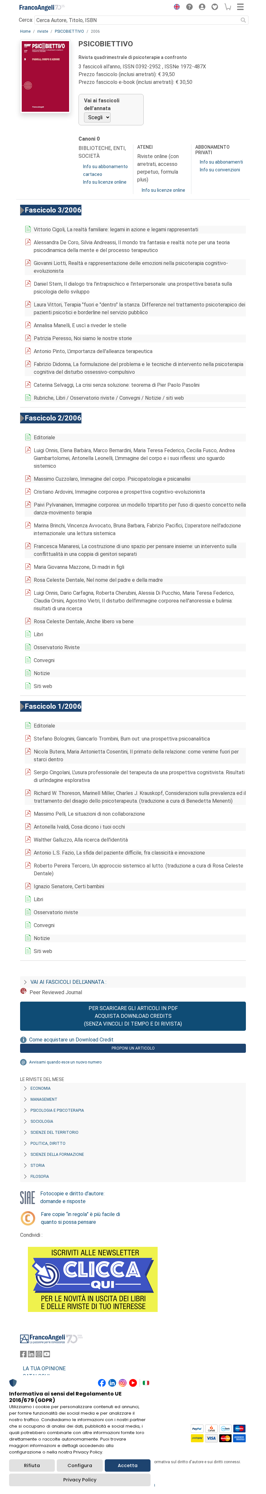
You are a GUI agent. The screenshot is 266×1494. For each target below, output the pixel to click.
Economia (40, 1088)
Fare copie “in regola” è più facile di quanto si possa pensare (80, 1218)
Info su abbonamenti (221, 162)
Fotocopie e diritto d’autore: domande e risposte (72, 1197)
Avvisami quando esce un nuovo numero (65, 1062)
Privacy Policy (79, 1480)
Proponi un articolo (133, 1048)
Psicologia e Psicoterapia (57, 1110)
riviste (42, 31)
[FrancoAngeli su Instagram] (39, 1355)
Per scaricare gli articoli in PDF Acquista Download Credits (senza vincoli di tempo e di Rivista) (133, 1016)
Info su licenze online (105, 182)
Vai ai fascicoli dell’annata (101, 104)
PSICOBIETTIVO (69, 31)
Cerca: (26, 20)
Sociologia (41, 1121)
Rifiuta (32, 1465)
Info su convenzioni (220, 169)
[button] (175, 8)
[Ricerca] (243, 20)
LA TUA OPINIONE (44, 1368)
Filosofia (39, 1176)
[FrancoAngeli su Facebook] (23, 1355)
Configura (79, 1465)
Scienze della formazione (57, 1154)
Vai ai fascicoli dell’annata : (68, 982)
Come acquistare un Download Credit (71, 1040)
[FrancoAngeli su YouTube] (46, 1355)
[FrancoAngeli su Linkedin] (31, 1355)
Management (43, 1099)
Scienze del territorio (54, 1132)
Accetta (128, 1465)
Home (25, 31)
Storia (37, 1165)
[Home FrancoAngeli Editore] (42, 8)
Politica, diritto (48, 1143)
